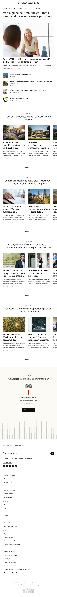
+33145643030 (29, 403)
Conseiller (28, 8)
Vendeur (20, 8)
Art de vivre (37, 8)
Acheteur (12, 8)
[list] (28, 142)
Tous (5, 8)
